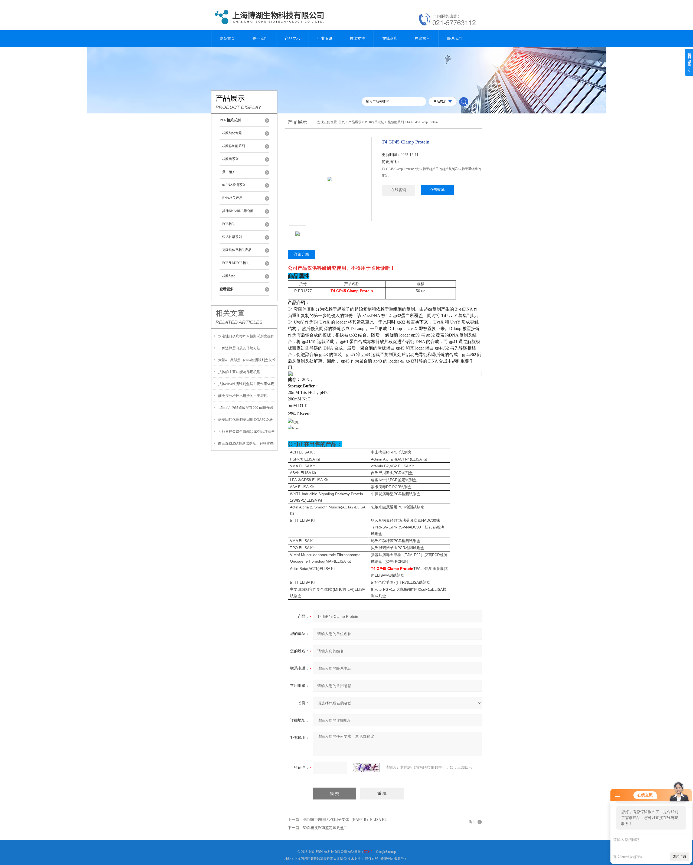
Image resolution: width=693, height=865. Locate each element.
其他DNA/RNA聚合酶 (238, 211)
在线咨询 (398, 190)
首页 (341, 122)
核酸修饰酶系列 (233, 146)
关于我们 (259, 39)
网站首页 (227, 39)
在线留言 (422, 39)
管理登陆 (386, 859)
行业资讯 (324, 39)
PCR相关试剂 (374, 122)
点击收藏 (437, 190)
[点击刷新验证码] (366, 767)
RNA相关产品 (232, 198)
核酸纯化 (228, 276)
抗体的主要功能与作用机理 (239, 372)
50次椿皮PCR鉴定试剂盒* (324, 828)
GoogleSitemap (386, 852)
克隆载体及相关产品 (236, 250)
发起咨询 (679, 857)
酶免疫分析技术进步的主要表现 (242, 396)
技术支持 (357, 39)
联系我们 (454, 39)
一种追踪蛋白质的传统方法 (239, 348)
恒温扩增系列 (232, 237)
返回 (472, 822)
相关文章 (230, 313)
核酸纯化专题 (232, 133)
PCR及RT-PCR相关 (235, 263)
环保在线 (371, 859)
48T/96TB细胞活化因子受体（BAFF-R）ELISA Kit (345, 820)
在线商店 (389, 39)
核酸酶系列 (230, 159)
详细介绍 (301, 254)
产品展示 (292, 39)
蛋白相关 (228, 172)
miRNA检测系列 (234, 185)
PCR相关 (228, 224)
